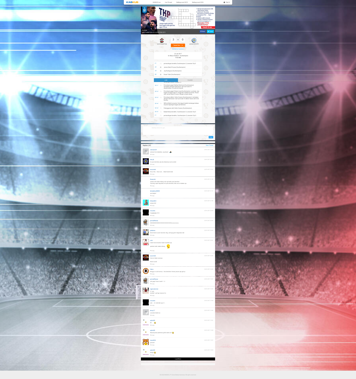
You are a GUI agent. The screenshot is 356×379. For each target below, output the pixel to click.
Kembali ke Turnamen (178, 49)
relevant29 (153, 149)
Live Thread (168, 2)
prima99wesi (154, 220)
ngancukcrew (154, 289)
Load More (178, 359)
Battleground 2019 (182, 2)
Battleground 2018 (197, 2)
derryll (152, 159)
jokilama (152, 230)
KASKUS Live (156, 2)
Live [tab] (166, 80)
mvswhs (152, 210)
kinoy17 (152, 310)
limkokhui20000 (155, 191)
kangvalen (153, 201)
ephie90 (152, 320)
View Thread (209, 145)
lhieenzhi (153, 179)
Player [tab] (190, 80)
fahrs (151, 269)
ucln (151, 240)
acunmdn (153, 169)
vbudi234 (153, 340)
